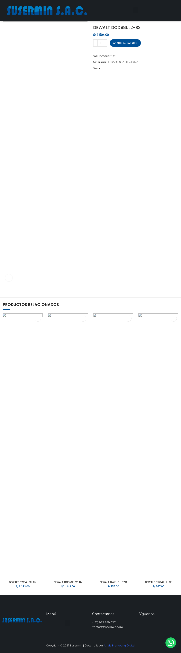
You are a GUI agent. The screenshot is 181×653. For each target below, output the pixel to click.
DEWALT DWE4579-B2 (22, 582)
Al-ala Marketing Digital (119, 645)
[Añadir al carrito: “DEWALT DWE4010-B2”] (173, 318)
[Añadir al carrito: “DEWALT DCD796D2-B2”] (83, 318)
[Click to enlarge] (8, 277)
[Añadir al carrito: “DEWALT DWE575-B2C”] (128, 318)
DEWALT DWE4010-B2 (158, 582)
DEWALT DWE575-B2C (113, 582)
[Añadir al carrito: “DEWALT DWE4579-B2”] (38, 318)
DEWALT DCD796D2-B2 (68, 582)
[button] (135, 10)
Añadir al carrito (125, 43)
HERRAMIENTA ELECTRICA (122, 61)
